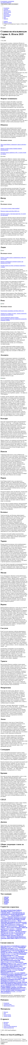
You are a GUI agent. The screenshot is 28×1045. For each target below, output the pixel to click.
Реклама (6, 1023)
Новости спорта (8, 22)
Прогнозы (6, 13)
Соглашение (7, 1025)
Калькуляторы (7, 14)
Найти (2, 1043)
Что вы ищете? (4, 1039)
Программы (7, 16)
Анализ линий (7, 12)
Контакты (6, 1022)
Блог (5, 17)
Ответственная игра (9, 1027)
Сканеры (6, 9)
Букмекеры (6, 8)
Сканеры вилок (7, 1004)
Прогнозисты (7, 10)
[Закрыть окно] (1, 1038)
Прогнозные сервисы (9, 1005)
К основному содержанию (7, 1)
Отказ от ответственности (10, 1026)
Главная (6, 21)
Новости (6, 18)
